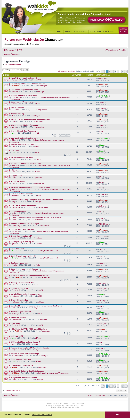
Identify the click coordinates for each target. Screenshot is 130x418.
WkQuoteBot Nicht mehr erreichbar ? (25, 342)
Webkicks (15, 86)
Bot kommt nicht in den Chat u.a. (24, 145)
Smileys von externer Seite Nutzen (24, 95)
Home (59, 31)
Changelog (15, 150)
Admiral (15, 80)
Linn (13, 284)
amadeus (15, 196)
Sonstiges (41, 92)
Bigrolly (14, 379)
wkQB (38, 80)
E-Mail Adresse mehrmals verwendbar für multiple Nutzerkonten (36, 218)
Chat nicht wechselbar (19, 300)
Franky (14, 265)
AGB (73, 404)
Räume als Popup (18, 181)
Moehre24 (15, 165)
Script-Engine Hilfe (18, 211)
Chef (13, 172)
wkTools (37, 172)
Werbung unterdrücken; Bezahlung (24, 125)
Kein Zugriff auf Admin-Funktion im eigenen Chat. (30, 119)
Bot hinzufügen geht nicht (21, 312)
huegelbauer (16, 319)
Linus (14, 133)
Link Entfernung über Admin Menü (24, 90)
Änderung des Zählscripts (21, 359)
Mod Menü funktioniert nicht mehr (24, 138)
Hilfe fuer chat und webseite (22, 194)
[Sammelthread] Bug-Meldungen (23, 131)
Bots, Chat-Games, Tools (49, 251)
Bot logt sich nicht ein (19, 288)
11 (69, 135)
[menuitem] (19, 50)
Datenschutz (80, 404)
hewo (101, 249)
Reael (14, 220)
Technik (102, 330)
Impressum (66, 404)
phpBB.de (75, 407)
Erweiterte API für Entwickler (22, 365)
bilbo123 (15, 159)
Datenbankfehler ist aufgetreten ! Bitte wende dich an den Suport (36, 306)
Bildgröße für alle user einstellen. (24, 378)
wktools (14, 170)
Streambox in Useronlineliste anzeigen (26, 269)
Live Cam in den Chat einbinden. (24, 205)
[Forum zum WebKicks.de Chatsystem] (123, 30)
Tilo (13, 140)
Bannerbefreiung (17, 114)
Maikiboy (15, 92)
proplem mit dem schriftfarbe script (25, 354)
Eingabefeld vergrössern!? (21, 236)
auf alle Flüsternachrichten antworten (25, 294)
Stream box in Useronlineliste (22, 102)
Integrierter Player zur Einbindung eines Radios (29, 275)
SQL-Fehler (15, 323)
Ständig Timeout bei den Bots (22, 283)
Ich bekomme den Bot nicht (22, 158)
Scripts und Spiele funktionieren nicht (26, 163)
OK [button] (117, 415)
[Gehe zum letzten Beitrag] (106, 78)
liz (13, 116)
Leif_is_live (16, 207)
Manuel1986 (16, 189)
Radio (38, 104)
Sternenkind (16, 97)
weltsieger (103, 283)
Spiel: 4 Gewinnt (17, 249)
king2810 (15, 231)
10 (66, 135)
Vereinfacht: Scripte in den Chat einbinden (27, 371)
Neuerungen (42, 86)
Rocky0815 (16, 290)
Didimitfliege (16, 226)
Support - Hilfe (16, 176)
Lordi (13, 147)
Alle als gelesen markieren (66, 71)
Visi (13, 178)
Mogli (101, 132)
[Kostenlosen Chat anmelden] (106, 20)
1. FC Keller (103, 96)
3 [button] (112, 71)
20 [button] (123, 71)
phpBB (57, 405)
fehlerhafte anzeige (18, 317)
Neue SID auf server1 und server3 (24, 78)
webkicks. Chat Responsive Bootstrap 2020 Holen (30, 187)
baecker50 (103, 236)
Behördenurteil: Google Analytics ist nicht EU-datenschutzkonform (37, 200)
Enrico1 (15, 104)
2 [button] (109, 71)
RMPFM (102, 264)
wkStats (39, 244)
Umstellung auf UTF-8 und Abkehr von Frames (29, 84)
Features (68, 31)
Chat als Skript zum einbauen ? (23, 229)
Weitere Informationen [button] (42, 415)
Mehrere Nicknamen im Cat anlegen (25, 224)
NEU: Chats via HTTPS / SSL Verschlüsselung (29, 329)
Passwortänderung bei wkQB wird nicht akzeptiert (30, 348)
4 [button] (115, 71)
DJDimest (15, 110)
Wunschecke (39, 183)
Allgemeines (42, 110)
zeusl (14, 238)
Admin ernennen (17, 108)
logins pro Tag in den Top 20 (22, 242)
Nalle (14, 121)
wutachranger (17, 356)
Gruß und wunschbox (19, 263)
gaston (101, 102)
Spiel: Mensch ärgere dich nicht (23, 256)
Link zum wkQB (17, 336)
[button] (103, 71)
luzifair (14, 127)
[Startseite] (42, 8)
